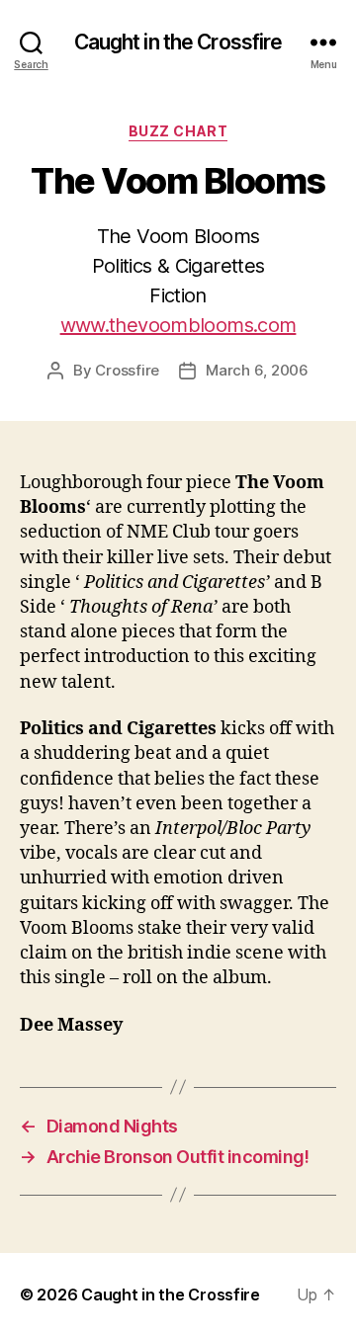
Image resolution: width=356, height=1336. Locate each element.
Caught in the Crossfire (178, 42)
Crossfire (127, 370)
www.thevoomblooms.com (178, 325)
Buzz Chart (178, 131)
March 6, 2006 (257, 370)
